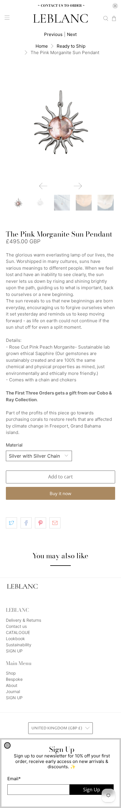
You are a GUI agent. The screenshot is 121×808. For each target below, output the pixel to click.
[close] (7, 745)
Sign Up (91, 789)
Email (14, 778)
